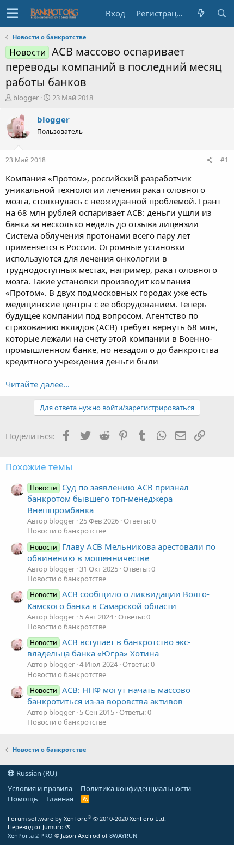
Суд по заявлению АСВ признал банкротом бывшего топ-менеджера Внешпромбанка (108, 498)
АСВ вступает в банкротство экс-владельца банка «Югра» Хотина (108, 647)
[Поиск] (221, 13)
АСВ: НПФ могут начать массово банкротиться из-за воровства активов (108, 695)
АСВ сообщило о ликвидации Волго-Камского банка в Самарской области (118, 599)
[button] (12, 13)
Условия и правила (40, 788)
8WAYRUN (123, 835)
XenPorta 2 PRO (30, 835)
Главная (59, 799)
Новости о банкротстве (66, 531)
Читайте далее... (37, 384)
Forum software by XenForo (87, 818)
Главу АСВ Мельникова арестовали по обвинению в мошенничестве (121, 552)
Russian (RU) (36, 773)
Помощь (23, 799)
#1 (224, 160)
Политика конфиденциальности (136, 788)
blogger (26, 97)
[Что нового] (200, 13)
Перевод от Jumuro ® (39, 827)
